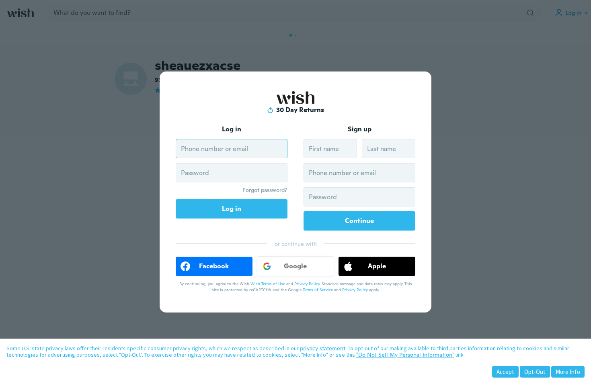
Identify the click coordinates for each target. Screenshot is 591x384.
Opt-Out (535, 372)
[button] (214, 266)
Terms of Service (318, 289)
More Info (568, 372)
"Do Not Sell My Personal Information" (405, 354)
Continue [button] (359, 221)
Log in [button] (231, 208)
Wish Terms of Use (267, 283)
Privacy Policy (307, 283)
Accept (505, 372)
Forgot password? (264, 190)
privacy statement (322, 348)
